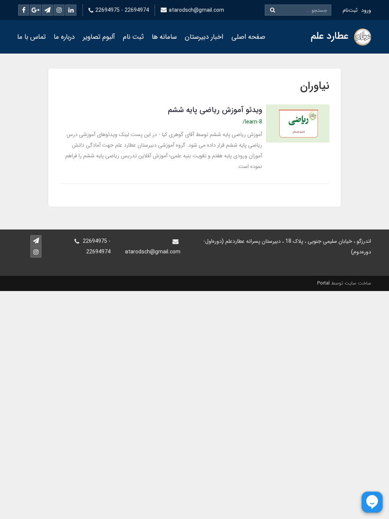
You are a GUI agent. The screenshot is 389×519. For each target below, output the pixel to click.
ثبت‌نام (350, 10)
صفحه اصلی (248, 37)
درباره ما (64, 37)
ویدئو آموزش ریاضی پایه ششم (215, 110)
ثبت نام (133, 37)
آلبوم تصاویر (99, 37)
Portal (323, 283)
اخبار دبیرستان (204, 37)
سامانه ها (164, 37)
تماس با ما (31, 37)
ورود (366, 10)
